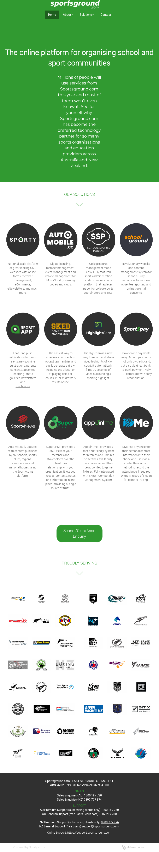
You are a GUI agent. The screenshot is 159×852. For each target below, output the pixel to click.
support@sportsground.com (100, 826)
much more (23, 386)
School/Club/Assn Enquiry (79, 533)
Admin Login (135, 847)
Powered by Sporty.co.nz (29, 847)
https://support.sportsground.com (89, 832)
